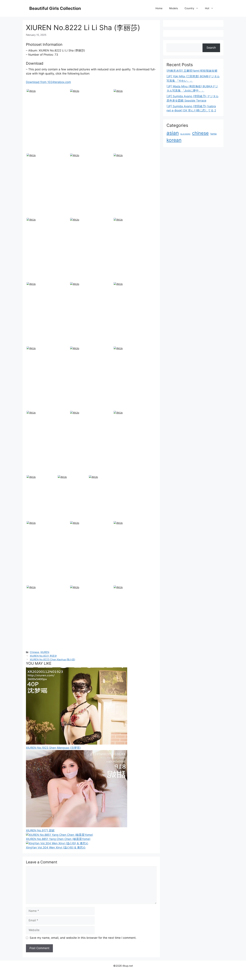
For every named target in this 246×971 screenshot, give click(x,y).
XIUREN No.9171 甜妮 (40, 830)
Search (211, 47)
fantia (213, 133)
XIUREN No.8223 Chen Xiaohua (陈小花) (52, 659)
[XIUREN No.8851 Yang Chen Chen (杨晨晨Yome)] (59, 834)
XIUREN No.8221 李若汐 (43, 655)
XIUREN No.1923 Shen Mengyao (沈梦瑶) (53, 747)
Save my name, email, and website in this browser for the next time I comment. (83, 937)
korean (174, 140)
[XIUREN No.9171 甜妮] (76, 826)
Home (158, 8)
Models (173, 8)
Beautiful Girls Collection (55, 8)
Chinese (34, 652)
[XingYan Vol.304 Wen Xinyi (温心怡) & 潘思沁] (57, 843)
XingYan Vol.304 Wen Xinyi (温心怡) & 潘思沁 (56, 847)
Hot (207, 8)
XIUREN (44, 652)
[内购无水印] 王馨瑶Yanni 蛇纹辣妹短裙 (192, 70)
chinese (200, 133)
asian (173, 133)
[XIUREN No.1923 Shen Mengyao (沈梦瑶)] (76, 743)
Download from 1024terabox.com (48, 82)
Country (189, 8)
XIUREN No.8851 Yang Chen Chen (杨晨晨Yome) (58, 839)
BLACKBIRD (185, 134)
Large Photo (35, 152)
